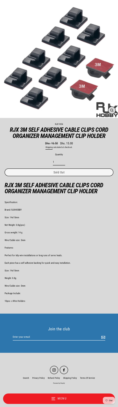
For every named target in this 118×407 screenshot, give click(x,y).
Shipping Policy (70, 378)
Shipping (49, 147)
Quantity (59, 154)
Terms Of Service (87, 378)
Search (26, 378)
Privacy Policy (38, 378)
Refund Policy (54, 378)
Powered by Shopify (59, 383)
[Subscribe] (102, 337)
